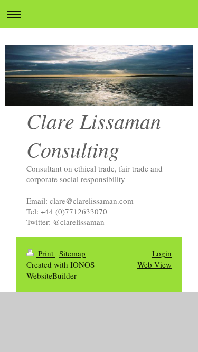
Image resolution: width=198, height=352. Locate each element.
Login (162, 253)
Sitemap (72, 253)
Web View (154, 264)
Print (45, 253)
